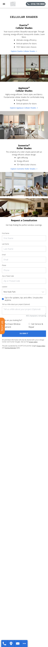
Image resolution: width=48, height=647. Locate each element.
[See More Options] (24, 643)
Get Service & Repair (36, 325)
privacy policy (33, 342)
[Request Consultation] (18, 643)
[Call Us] (4, 643)
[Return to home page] (15, 3)
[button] (3, 3)
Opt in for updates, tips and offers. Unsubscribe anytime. (24, 298)
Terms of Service (10, 348)
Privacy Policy (41, 346)
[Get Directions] (11, 643)
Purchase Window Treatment (11, 325)
